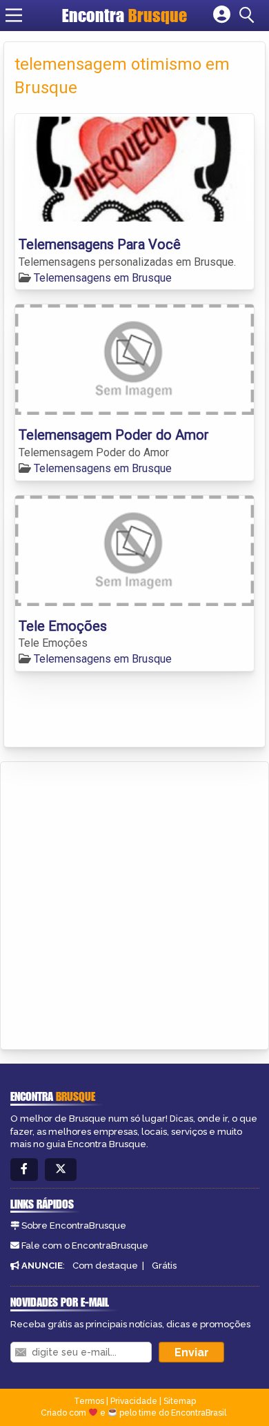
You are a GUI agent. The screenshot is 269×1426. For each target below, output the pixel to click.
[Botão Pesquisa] (249, 15)
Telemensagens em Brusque (103, 277)
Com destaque (105, 1265)
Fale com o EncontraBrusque (84, 1245)
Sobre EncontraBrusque (73, 1225)
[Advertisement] (134, 903)
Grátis (164, 1265)
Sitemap (179, 1401)
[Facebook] (24, 1169)
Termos (89, 1401)
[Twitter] (61, 1169)
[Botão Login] (221, 15)
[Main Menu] (14, 15)
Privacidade (133, 1401)
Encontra (124, 15)
